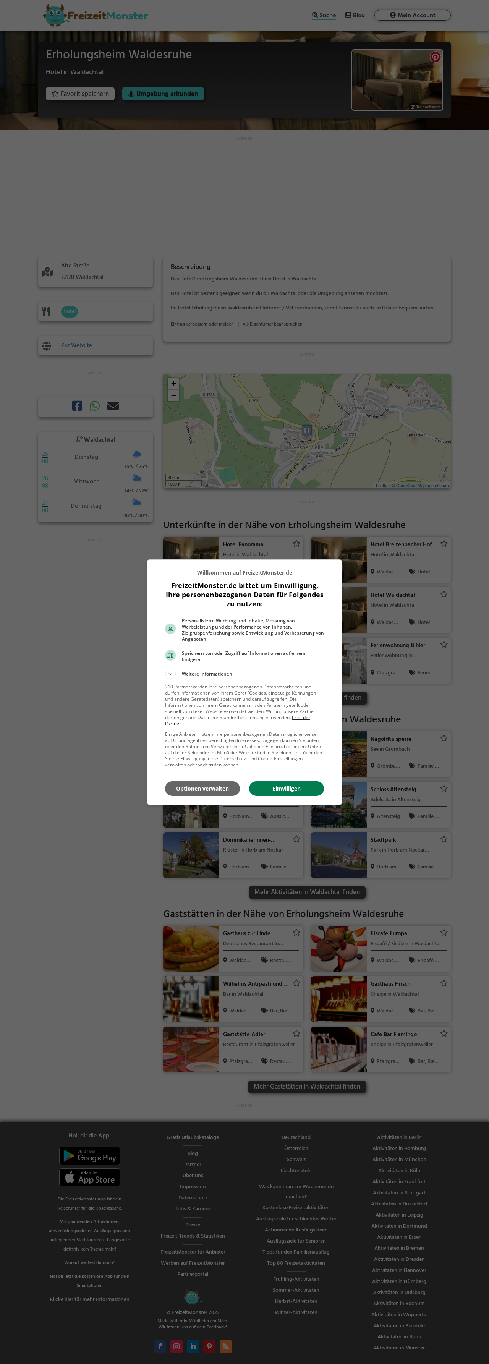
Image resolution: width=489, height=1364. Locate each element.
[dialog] (244, 682)
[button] (244, 674)
